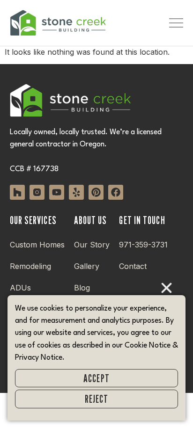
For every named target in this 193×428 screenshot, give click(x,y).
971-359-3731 (143, 244)
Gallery (86, 266)
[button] (166, 288)
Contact (133, 266)
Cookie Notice (148, 345)
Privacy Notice (38, 358)
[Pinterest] (96, 192)
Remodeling (30, 266)
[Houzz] (17, 192)
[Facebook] (115, 192)
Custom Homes (37, 244)
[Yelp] (76, 192)
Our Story (92, 244)
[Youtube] (56, 192)
